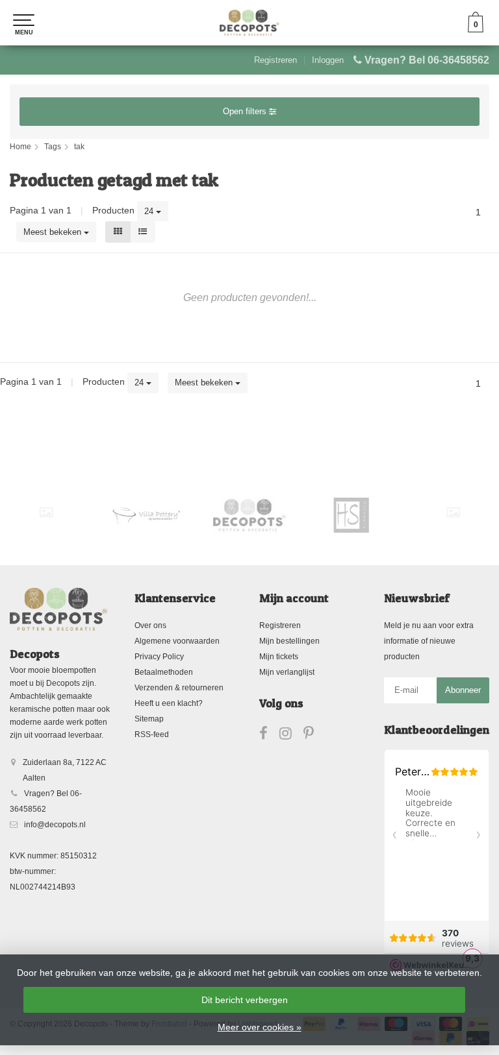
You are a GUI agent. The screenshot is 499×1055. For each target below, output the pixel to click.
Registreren (275, 60)
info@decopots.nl (55, 824)
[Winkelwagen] (475, 29)
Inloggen (328, 60)
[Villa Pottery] (148, 515)
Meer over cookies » (259, 1027)
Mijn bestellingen (289, 641)
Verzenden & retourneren (179, 687)
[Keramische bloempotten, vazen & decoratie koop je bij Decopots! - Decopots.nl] (249, 23)
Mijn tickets (278, 656)
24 (150, 211)
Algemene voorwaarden (177, 641)
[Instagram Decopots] (291, 735)
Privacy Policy (159, 656)
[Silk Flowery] (46, 512)
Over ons (150, 625)
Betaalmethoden (163, 672)
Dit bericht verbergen (244, 1000)
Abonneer (463, 690)
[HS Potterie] (351, 515)
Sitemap (149, 718)
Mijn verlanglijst (286, 672)
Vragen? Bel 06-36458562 (427, 60)
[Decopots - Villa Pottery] (249, 515)
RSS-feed (151, 734)
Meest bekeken (53, 232)
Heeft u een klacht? (168, 703)
